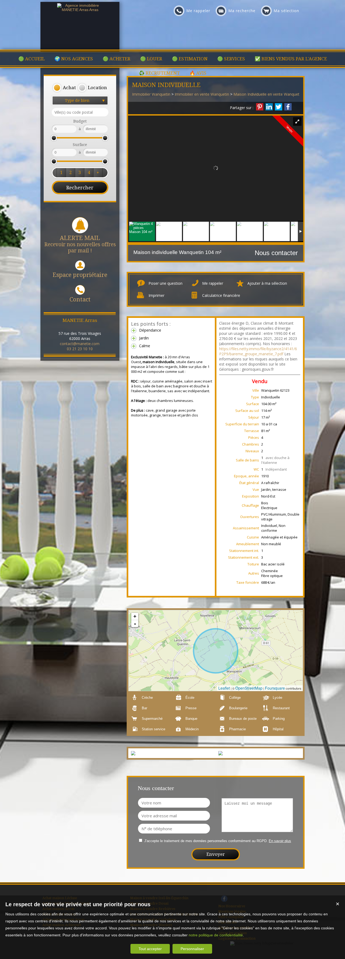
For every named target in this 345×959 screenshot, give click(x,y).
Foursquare (275, 688)
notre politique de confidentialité (216, 935)
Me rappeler (212, 283)
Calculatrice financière (221, 295)
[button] (64, 88)
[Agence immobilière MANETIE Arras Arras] (80, 10)
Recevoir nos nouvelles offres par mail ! (80, 244)
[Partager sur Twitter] (278, 106)
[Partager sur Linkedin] (269, 106)
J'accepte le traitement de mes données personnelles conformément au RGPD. (206, 841)
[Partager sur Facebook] (288, 106)
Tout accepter (150, 949)
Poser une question (165, 283)
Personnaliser (192, 949)
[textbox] (80, 112)
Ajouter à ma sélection (267, 283)
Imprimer (156, 295)
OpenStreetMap (249, 688)
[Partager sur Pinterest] (259, 106)
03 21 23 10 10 (80, 348)
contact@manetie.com (79, 343)
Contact (80, 299)
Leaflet (224, 688)
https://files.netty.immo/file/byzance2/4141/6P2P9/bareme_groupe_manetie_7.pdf (258, 351)
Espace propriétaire (80, 275)
